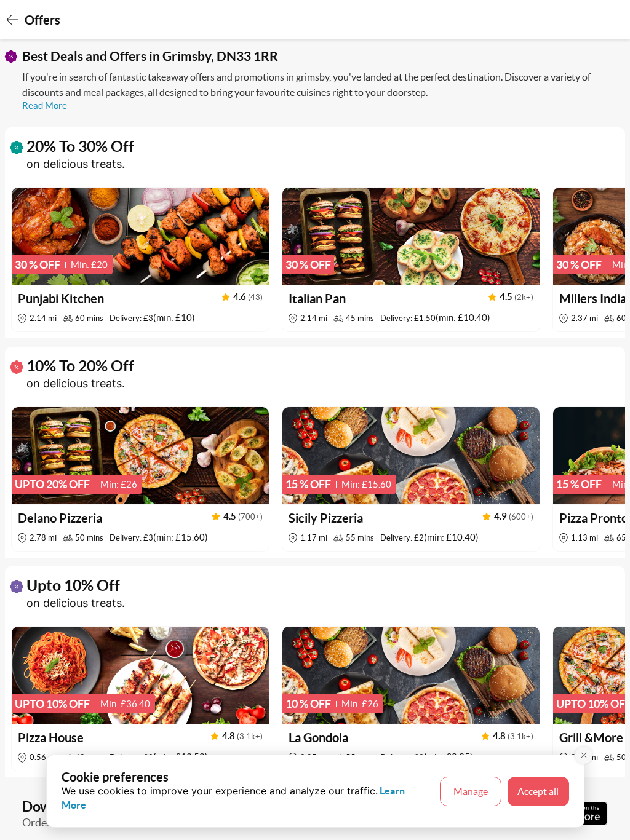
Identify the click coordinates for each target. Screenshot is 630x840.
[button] (140, 259)
